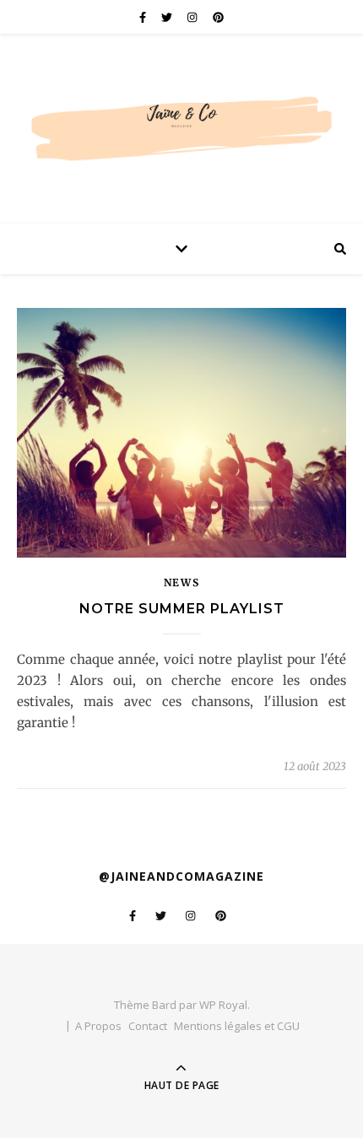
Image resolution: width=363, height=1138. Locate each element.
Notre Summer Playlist (181, 609)
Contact (147, 1025)
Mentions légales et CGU (237, 1025)
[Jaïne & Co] (181, 113)
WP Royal (223, 1004)
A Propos (98, 1025)
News (182, 582)
